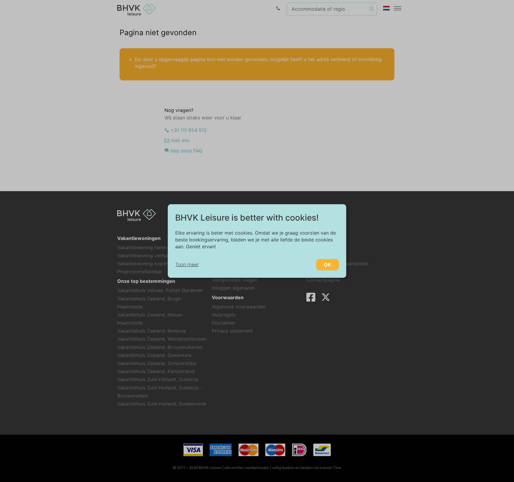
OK (327, 265)
